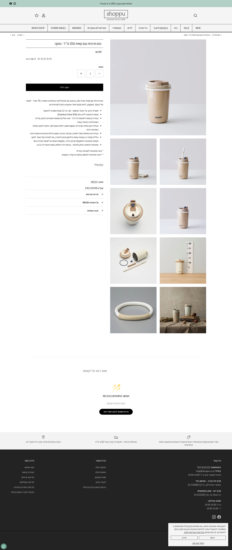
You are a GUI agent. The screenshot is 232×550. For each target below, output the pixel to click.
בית (176, 28)
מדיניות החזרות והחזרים (24, 487)
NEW (198, 28)
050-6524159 (203, 467)
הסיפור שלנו (101, 467)
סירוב (184, 537)
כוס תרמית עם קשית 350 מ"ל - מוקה (197, 35)
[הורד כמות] (81, 73)
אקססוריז (117, 28)
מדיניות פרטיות (27, 477)
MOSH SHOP (38, 28)
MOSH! (94, 181)
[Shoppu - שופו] (116, 15)
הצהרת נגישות (28, 472)
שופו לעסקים (100, 477)
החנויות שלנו (100, 472)
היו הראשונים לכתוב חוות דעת (116, 411)
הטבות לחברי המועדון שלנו (22, 492)
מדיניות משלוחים (27, 482)
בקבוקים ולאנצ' (161, 28)
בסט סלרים (216, 35)
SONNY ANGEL (58, 28)
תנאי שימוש (29, 467)
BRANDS (76, 28)
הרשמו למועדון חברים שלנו (94, 487)
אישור (212, 537)
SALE (186, 28)
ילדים (130, 28)
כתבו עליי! (99, 164)
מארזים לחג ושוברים (97, 28)
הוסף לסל (64, 87)
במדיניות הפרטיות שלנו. (194, 532)
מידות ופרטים (92, 194)
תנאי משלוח (92, 210)
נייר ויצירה (143, 28)
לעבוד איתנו (101, 482)
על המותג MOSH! (90, 202)
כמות (100, 66)
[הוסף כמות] (99, 73)
